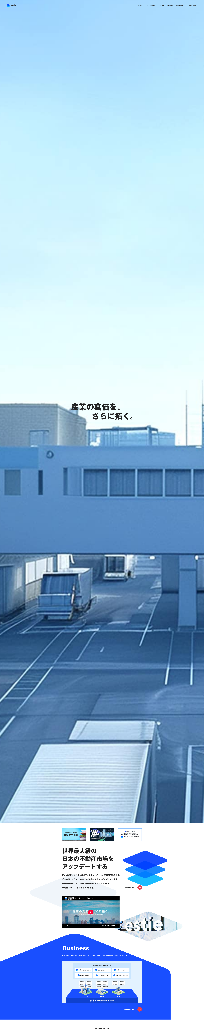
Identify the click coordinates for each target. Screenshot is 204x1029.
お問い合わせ (180, 5)
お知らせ (161, 5)
